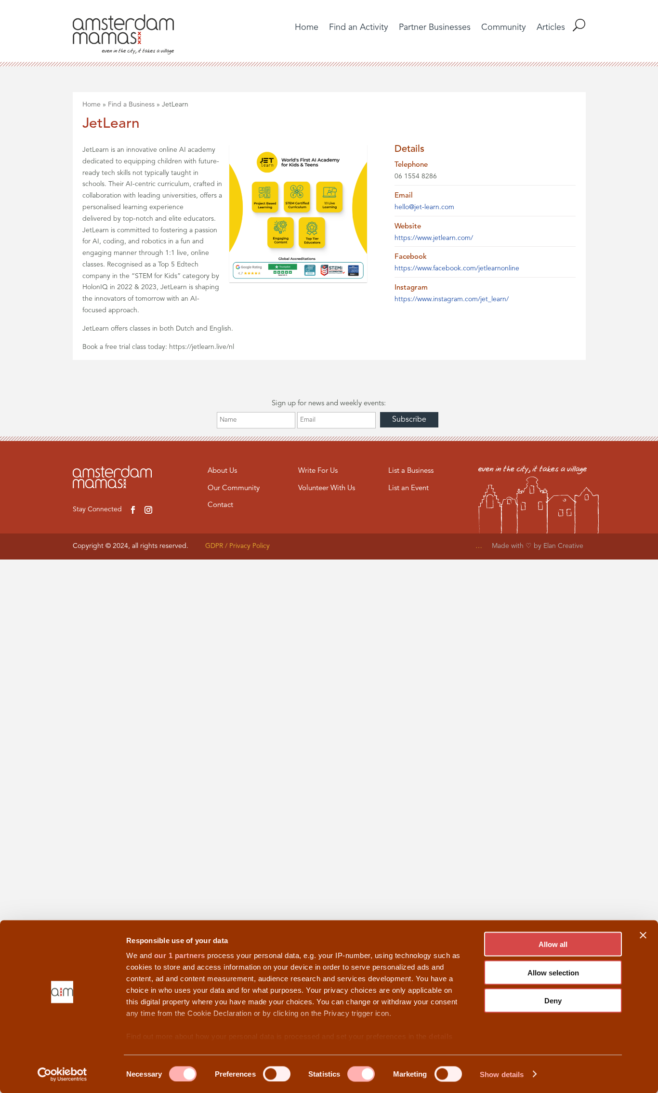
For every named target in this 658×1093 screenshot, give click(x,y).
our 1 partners (179, 955)
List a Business (411, 471)
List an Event (408, 488)
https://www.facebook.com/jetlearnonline (457, 268)
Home (306, 28)
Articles (551, 28)
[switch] (276, 1073)
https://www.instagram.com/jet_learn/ (452, 299)
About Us (222, 471)
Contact (220, 505)
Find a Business (131, 104)
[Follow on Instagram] (148, 510)
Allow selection (553, 972)
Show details (502, 1074)
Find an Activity (358, 28)
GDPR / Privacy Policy (237, 546)
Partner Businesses (435, 28)
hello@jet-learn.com (424, 207)
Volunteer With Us (326, 488)
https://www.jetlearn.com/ (434, 238)
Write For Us (318, 471)
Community (503, 28)
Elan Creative (564, 546)
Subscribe (409, 420)
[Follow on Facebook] (133, 510)
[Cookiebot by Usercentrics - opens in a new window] (62, 1074)
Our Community (234, 488)
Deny (553, 1001)
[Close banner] (643, 935)
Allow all (553, 944)
